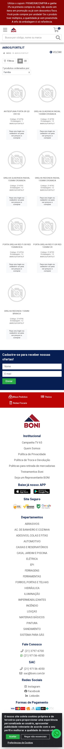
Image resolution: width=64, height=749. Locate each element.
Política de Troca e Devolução (32, 460)
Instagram (34, 686)
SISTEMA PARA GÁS (32, 634)
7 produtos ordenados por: (16, 68)
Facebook (34, 691)
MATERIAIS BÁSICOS (32, 617)
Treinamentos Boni (32, 471)
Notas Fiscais (20, 403)
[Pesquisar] (58, 37)
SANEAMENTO (32, 629)
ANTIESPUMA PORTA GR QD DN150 (17, 112)
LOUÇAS (32, 611)
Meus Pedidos (19, 397)
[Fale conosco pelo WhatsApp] (56, 733)
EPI (32, 564)
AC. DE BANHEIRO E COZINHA (32, 529)
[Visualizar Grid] (20, 61)
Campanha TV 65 (32, 442)
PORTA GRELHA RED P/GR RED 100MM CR (47, 245)
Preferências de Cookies (20, 742)
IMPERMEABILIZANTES (32, 599)
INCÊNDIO (32, 605)
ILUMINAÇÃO (32, 593)
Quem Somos (32, 448)
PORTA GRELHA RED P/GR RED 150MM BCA (17, 245)
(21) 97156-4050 (34, 655)
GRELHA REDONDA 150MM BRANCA (16, 312)
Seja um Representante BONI (32, 477)
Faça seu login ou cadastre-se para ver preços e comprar (16, 134)
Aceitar (12, 736)
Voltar (57, 52)
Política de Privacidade (32, 454)
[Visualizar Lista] (25, 61)
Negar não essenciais (35, 736)
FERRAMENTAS (32, 576)
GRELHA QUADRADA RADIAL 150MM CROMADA (16, 179)
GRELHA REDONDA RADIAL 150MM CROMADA (47, 179)
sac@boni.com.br (34, 673)
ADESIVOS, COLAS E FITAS (32, 535)
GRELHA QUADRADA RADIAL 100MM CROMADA (47, 112)
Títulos (48, 397)
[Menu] (5, 30)
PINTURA (32, 623)
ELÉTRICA (32, 558)
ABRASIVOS (32, 523)
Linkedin (34, 695)
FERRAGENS (32, 570)
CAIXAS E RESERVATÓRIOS (32, 547)
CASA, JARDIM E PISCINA (32, 553)
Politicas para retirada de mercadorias (32, 465)
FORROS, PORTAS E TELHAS (32, 582)
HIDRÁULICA (32, 588)
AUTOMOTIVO (32, 541)
